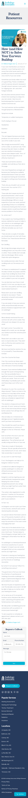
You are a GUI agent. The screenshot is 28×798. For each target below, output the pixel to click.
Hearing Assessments (8, 701)
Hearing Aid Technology (9, 705)
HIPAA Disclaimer (7, 792)
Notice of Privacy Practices (10, 789)
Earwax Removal (7, 711)
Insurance (5, 720)
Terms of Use (6, 785)
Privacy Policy (6, 782)
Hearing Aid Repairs (8, 714)
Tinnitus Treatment (7, 708)
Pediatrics (5, 717)
